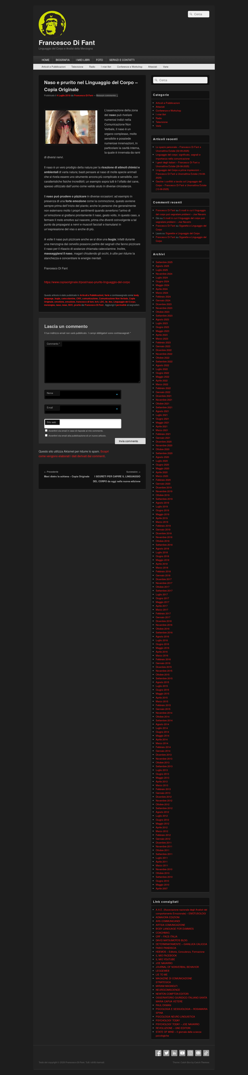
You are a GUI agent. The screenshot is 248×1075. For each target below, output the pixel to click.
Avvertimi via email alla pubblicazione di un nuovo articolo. (77, 435)
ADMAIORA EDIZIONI (168, 917)
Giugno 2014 (162, 731)
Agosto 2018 (162, 548)
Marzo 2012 (162, 831)
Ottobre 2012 (162, 804)
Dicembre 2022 (164, 350)
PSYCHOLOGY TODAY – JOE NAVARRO (177, 1024)
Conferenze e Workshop (129, 66)
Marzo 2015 (162, 701)
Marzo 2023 (162, 338)
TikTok (206, 1053)
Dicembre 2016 (164, 621)
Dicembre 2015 (164, 667)
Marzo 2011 (162, 865)
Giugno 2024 (162, 281)
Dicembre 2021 (164, 396)
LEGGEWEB (162, 970)
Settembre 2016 (164, 632)
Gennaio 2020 (163, 483)
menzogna (49, 305)
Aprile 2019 (162, 518)
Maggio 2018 (162, 560)
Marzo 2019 (162, 522)
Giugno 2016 (162, 644)
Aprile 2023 (162, 334)
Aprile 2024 (162, 289)
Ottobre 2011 (162, 850)
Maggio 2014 (162, 735)
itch (97, 301)
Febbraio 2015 (163, 705)
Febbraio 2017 (163, 613)
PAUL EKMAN (163, 1005)
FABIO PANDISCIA (166, 948)
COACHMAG (163, 932)
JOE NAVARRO (164, 963)
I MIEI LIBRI (83, 60)
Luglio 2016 (162, 640)
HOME (45, 60)
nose (64, 305)
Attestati (152, 66)
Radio (92, 66)
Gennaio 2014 (163, 750)
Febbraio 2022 (163, 388)
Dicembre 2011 (164, 842)
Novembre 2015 (164, 670)
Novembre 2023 (164, 308)
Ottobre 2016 (162, 628)
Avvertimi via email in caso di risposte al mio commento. (75, 430)
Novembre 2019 (164, 491)
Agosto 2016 (162, 636)
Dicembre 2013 (164, 754)
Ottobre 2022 (162, 357)
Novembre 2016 (164, 625)
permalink (121, 305)
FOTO (99, 60)
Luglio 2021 (162, 415)
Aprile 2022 (162, 380)
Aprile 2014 (162, 739)
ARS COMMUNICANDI (168, 921)
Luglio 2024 (162, 277)
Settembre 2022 (164, 361)
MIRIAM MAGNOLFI (167, 986)
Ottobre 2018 (162, 541)
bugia (57, 298)
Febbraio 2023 (163, 342)
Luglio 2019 (162, 506)
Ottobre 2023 (162, 311)
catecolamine (68, 298)
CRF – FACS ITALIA (166, 936)
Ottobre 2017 (162, 586)
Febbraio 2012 (163, 835)
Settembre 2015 (164, 678)
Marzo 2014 (162, 743)
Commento (53, 343)
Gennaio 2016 (163, 663)
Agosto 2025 (162, 266)
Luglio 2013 (162, 770)
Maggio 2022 (162, 376)
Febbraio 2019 (163, 525)
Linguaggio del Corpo (124, 301)
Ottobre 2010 (162, 873)
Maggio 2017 (162, 602)
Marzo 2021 (162, 430)
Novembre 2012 (164, 800)
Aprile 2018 (162, 563)
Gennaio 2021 (163, 437)
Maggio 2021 (162, 422)
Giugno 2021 (162, 418)
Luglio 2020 (162, 460)
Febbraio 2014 (163, 747)
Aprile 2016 (162, 651)
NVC (70, 305)
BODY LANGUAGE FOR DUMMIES (175, 928)
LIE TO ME (162, 974)
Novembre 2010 (164, 869)
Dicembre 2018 (164, 533)
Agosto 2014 (162, 724)
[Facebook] (158, 1053)
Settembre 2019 (164, 499)
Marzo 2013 (162, 785)
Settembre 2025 (164, 262)
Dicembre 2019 (164, 487)
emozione (70, 301)
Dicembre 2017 (164, 579)
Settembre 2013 (164, 766)
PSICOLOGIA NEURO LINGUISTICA (175, 1016)
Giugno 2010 (162, 880)
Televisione (77, 66)
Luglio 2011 (162, 857)
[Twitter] (166, 1053)
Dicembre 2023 (164, 304)
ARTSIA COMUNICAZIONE (170, 925)
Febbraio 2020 (163, 479)
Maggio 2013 (162, 777)
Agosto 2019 (162, 502)
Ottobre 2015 (162, 674)
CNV (78, 298)
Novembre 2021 (164, 399)
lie (106, 301)
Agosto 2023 (162, 319)
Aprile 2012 (162, 827)
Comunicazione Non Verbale (113, 298)
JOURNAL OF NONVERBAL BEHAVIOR (177, 967)
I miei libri (106, 66)
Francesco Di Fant (67, 42)
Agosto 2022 (162, 365)
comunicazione (90, 298)
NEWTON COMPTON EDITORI (172, 993)
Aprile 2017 (162, 605)
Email (50, 407)
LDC (102, 301)
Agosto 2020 (162, 457)
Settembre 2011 (164, 854)
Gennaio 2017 (163, 617)
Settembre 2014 (164, 720)
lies (110, 301)
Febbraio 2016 (163, 659)
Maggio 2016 (162, 648)
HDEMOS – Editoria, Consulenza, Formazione (180, 951)
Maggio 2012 (162, 823)
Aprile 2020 (162, 472)
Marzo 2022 (162, 384)
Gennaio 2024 (163, 300)
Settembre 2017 (164, 590)
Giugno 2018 (162, 556)
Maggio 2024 (162, 285)
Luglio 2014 (162, 728)
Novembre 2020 (164, 445)
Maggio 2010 (162, 884)
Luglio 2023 (162, 323)
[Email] (198, 1053)
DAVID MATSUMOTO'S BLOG (171, 940)
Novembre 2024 (164, 273)
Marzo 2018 (162, 567)
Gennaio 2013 (163, 793)
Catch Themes (201, 1062)
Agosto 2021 (162, 411)
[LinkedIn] (174, 1053)
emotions (59, 301)
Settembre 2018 (164, 544)
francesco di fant (85, 301)
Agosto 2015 (162, 682)
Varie (165, 66)
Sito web (51, 422)
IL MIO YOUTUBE (165, 959)
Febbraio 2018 (163, 571)
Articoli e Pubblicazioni (54, 66)
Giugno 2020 (162, 464)
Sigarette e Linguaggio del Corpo (183, 233)
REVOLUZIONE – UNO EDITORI (173, 1028)
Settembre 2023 (164, 315)
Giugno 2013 (162, 774)
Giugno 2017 (162, 598)
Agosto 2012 (162, 812)
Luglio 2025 (162, 270)
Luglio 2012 (162, 815)
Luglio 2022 (162, 369)
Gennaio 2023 (163, 346)
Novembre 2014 (164, 712)
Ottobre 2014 (162, 716)
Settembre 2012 (164, 808)
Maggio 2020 (162, 468)
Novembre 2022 (164, 353)
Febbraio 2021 (163, 434)
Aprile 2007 (162, 888)
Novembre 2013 (164, 758)
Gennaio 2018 (163, 575)
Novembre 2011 (164, 846)
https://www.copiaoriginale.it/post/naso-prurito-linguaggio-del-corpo (87, 282)
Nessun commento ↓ (107, 95)
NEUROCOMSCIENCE (168, 989)
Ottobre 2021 (162, 403)
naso (58, 305)
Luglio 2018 (162, 552)
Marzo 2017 (162, 609)
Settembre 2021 (164, 407)
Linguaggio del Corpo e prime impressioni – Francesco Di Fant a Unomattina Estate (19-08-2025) (181, 173)
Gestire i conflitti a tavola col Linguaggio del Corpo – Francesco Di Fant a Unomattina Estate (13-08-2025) (181, 185)
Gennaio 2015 (163, 709)
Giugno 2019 (162, 510)
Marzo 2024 (162, 292)
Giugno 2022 (162, 373)
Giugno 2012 (162, 819)
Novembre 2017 (164, 583)
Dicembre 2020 (164, 441)
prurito (77, 305)
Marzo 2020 (162, 476)
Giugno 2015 (162, 689)
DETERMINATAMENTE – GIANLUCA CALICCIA (181, 944)
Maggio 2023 (162, 331)
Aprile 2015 (162, 697)
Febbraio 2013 (163, 789)
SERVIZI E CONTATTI (122, 60)
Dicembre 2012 (164, 796)
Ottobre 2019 (162, 495)
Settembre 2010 (164, 876)
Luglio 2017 (162, 594)
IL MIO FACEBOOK (166, 955)
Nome (50, 393)
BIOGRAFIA (63, 60)
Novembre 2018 (164, 537)
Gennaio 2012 (163, 838)
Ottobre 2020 (162, 449)
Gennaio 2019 (163, 529)
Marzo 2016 (162, 655)
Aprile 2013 (162, 781)
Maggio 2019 (162, 514)
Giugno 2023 (162, 327)
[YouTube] (182, 1053)
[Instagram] (190, 1053)
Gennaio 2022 (163, 392)
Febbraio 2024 (163, 296)
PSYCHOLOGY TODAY (168, 1020)
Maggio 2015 (162, 693)
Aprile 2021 (162, 426)
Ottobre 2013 (162, 762)
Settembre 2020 (164, 453)
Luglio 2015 (162, 686)
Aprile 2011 (162, 861)
